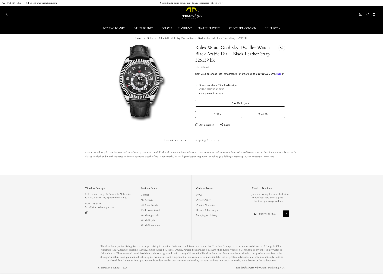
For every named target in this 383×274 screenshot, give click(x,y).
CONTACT (271, 28)
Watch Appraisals (149, 215)
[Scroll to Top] (377, 257)
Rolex (150, 38)
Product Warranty (205, 205)
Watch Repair (148, 220)
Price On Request (240, 103)
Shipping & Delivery (206, 215)
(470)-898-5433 (93, 203)
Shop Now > (217, 2)
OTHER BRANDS (143, 28)
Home (138, 38)
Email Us (263, 114)
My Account (147, 200)
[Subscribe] (286, 213)
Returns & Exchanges (207, 210)
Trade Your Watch (150, 210)
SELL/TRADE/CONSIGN (242, 28)
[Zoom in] (181, 51)
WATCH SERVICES (209, 28)
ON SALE (167, 28)
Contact (145, 194)
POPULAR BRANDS (114, 28)
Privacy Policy (203, 200)
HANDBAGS (185, 28)
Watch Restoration (150, 225)
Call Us (217, 114)
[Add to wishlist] (281, 48)
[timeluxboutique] (191, 14)
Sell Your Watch (149, 205)
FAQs (199, 194)
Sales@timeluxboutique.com (99, 207)
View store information (211, 93)
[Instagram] (86, 212)
